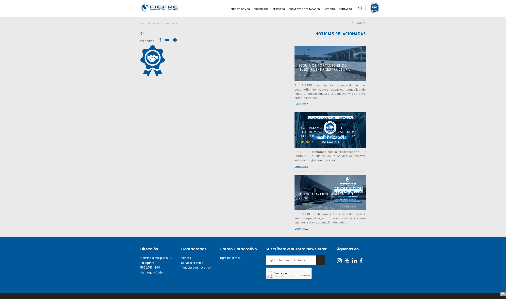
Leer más (301, 104)
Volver (361, 23)
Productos (261, 9)
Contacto (345, 9)
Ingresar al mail (230, 258)
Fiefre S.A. (166, 8)
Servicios (279, 9)
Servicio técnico (192, 263)
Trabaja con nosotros (196, 268)
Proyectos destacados (304, 9)
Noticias (329, 9)
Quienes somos (240, 9)
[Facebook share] (160, 40)
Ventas (186, 258)
